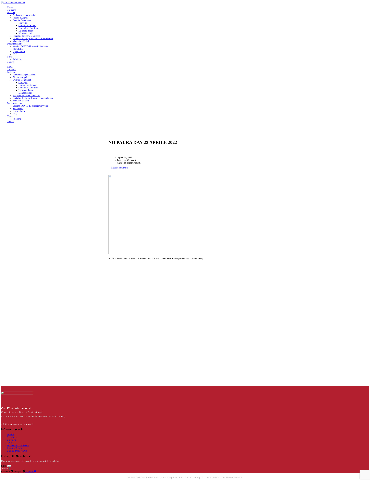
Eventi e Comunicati (22, 20)
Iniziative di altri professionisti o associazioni (33, 38)
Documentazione (14, 43)
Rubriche (17, 59)
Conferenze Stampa (27, 25)
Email (4, 466)
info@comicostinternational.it (17, 424)
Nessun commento (119, 167)
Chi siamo (11, 10)
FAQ (15, 54)
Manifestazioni (25, 33)
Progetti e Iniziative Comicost (26, 36)
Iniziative (11, 12)
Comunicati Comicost (28, 28)
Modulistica (18, 49)
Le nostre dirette (25, 30)
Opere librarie (19, 51)
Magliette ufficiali (21, 41)
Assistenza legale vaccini (24, 15)
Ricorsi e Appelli (20, 17)
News (9, 56)
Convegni (22, 23)
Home (10, 7)
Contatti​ (10, 62)
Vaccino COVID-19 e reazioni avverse (30, 46)
